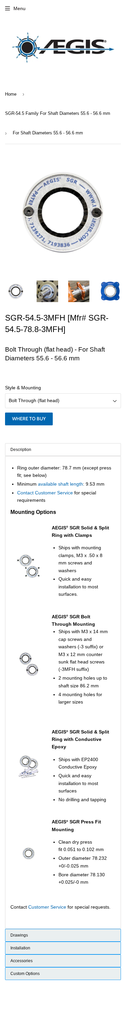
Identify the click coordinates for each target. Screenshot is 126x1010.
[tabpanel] (63, 692)
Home (10, 94)
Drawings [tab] (19, 935)
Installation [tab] (20, 948)
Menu (19, 8)
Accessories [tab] (21, 960)
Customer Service (47, 907)
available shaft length (60, 484)
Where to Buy (29, 419)
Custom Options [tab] (25, 973)
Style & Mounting (23, 387)
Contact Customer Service (45, 492)
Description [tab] (20, 449)
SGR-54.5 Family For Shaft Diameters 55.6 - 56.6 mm (57, 113)
